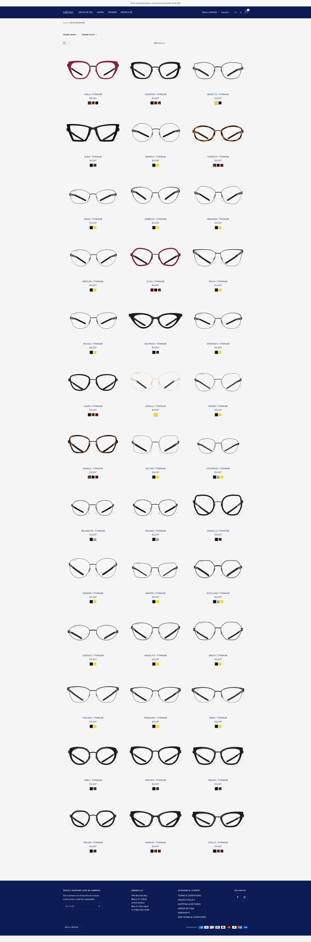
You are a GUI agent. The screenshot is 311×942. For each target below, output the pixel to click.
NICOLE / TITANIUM (93, 344)
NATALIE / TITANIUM (155, 842)
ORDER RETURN (186, 908)
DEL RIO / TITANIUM (155, 468)
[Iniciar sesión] (241, 12)
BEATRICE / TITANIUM (155, 344)
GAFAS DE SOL (85, 12)
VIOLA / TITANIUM (93, 94)
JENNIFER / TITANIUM (155, 94)
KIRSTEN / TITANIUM (155, 780)
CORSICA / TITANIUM (93, 655)
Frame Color (88, 35)
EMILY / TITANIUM (93, 780)
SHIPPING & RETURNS (189, 904)
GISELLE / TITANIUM (155, 406)
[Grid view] (64, 43)
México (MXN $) (209, 12)
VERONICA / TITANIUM (218, 344)
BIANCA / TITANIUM (93, 468)
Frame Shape (69, 35)
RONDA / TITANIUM (218, 406)
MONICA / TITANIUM (155, 157)
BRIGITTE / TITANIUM (218, 94)
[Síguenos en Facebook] (237, 897)
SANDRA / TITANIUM (93, 593)
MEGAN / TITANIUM (218, 780)
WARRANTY (184, 913)
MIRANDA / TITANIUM (218, 219)
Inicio (65, 23)
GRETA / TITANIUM (218, 655)
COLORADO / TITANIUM (218, 468)
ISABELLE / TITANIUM (155, 219)
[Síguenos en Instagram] (244, 897)
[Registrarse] (99, 906)
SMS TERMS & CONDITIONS (192, 917)
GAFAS (100, 12)
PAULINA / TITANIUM (93, 718)
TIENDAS (112, 12)
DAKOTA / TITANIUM (155, 593)
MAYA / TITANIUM (218, 718)
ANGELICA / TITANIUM (155, 655)
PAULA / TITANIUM (218, 281)
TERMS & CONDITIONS (189, 895)
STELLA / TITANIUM (218, 842)
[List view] (69, 43)
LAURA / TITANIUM (93, 406)
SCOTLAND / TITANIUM (218, 593)
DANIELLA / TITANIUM (218, 531)
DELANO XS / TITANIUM (93, 531)
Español (225, 12)
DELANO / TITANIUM (155, 531)
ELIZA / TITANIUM (155, 281)
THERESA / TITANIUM (218, 157)
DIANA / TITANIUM (93, 219)
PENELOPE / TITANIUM (155, 718)
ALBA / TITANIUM (93, 157)
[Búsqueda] (236, 12)
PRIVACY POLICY (186, 900)
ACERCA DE (126, 12)
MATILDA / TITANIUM (93, 281)
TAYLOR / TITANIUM (93, 842)
